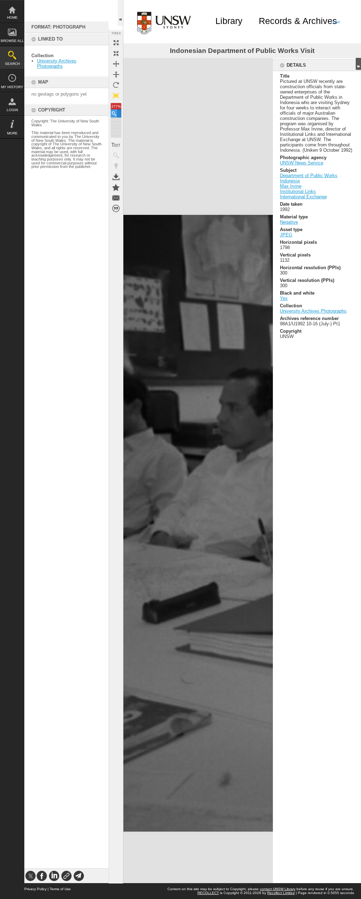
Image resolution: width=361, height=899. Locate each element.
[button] (116, 113)
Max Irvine (290, 186)
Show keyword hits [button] (116, 155)
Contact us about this (116, 198)
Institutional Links (298, 191)
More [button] (12, 133)
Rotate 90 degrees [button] (116, 85)
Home (12, 17)
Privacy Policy (35, 889)
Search (12, 64)
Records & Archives (298, 21)
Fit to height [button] (116, 74)
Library (229, 21)
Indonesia (290, 180)
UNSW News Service (301, 162)
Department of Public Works (308, 175)
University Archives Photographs (57, 63)
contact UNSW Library (277, 889)
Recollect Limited (281, 893)
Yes (284, 298)
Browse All (12, 41)
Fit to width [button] (116, 64)
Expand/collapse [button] (358, 64)
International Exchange (303, 196)
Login (12, 110)
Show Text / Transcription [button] (116, 145)
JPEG (286, 234)
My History (12, 87)
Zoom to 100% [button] (116, 95)
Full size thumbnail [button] (116, 42)
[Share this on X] (30, 876)
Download (116, 176)
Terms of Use (60, 889)
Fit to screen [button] (116, 53)
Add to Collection (116, 187)
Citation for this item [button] (116, 208)
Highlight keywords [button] (116, 166)
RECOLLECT (208, 893)
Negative (289, 222)
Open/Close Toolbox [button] (120, 13)
